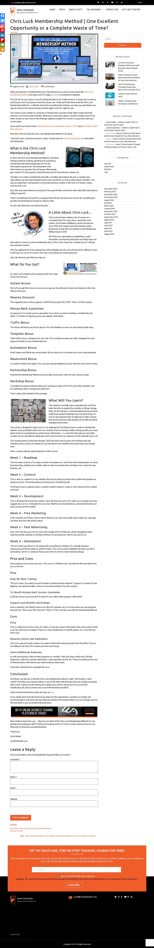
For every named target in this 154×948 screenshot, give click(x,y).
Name (13, 777)
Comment (15, 759)
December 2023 (110, 189)
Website (13, 799)
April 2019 (108, 231)
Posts (62, 9)
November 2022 (110, 197)
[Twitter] (2, 20)
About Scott (76, 9)
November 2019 (110, 211)
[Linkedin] (2, 35)
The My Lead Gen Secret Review (50, 126)
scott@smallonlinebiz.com (25, 3)
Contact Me (112, 9)
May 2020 (108, 203)
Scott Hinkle (34, 86)
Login (140, 2)
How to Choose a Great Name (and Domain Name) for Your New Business (129, 77)
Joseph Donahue (113, 128)
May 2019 (108, 228)
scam (55, 95)
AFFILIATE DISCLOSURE (73, 138)
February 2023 (110, 191)
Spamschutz (15, 934)
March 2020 (108, 206)
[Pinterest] (2, 30)
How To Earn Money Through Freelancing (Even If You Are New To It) (129, 87)
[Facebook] (2, 15)
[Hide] (1, 54)
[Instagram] (2, 25)
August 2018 (109, 234)
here (52, 692)
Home (52, 9)
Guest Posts (109, 166)
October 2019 (109, 214)
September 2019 (111, 217)
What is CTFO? (71, 126)
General (107, 164)
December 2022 (110, 194)
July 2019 (108, 223)
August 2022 (109, 200)
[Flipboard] (2, 39)
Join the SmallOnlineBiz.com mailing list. (77, 876)
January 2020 (109, 208)
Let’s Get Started (131, 9)
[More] (2, 49)
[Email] (2, 44)
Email (13, 788)
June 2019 (108, 225)
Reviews (107, 169)
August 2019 (109, 220)
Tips (106, 172)
